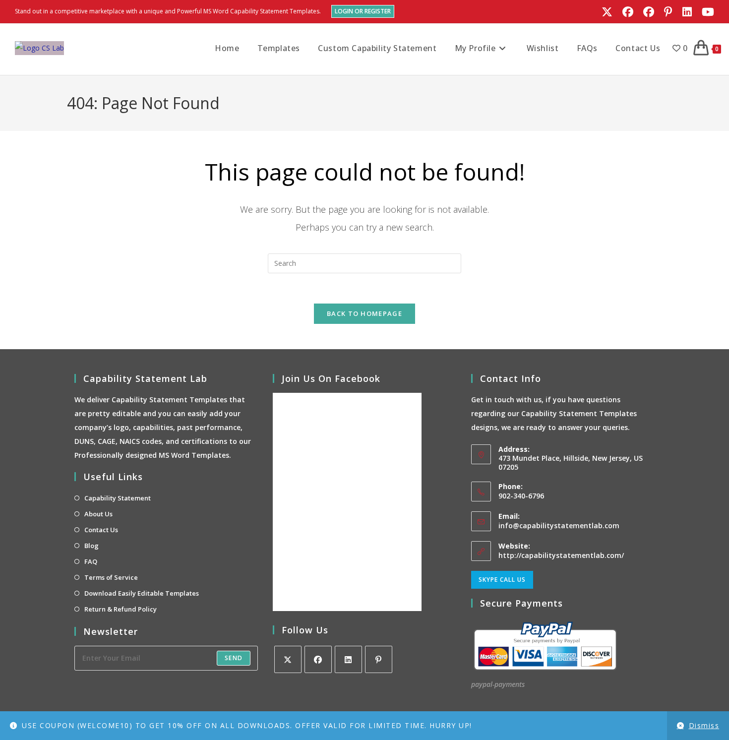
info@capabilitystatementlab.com (558, 525)
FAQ (90, 561)
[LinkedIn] (348, 659)
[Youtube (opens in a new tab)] (705, 11)
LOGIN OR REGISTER (363, 11)
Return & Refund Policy (120, 609)
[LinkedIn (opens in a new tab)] (687, 11)
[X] (288, 659)
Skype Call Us (502, 579)
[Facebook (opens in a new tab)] (627, 11)
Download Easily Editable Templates (141, 593)
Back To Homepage (364, 313)
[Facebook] (318, 659)
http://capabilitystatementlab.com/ (561, 555)
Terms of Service (111, 577)
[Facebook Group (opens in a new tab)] (648, 11)
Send (234, 658)
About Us (98, 513)
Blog (91, 545)
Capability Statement (117, 497)
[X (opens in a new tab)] (607, 11)
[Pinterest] (378, 659)
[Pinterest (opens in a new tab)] (668, 11)
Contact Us (101, 529)
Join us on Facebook (331, 378)
